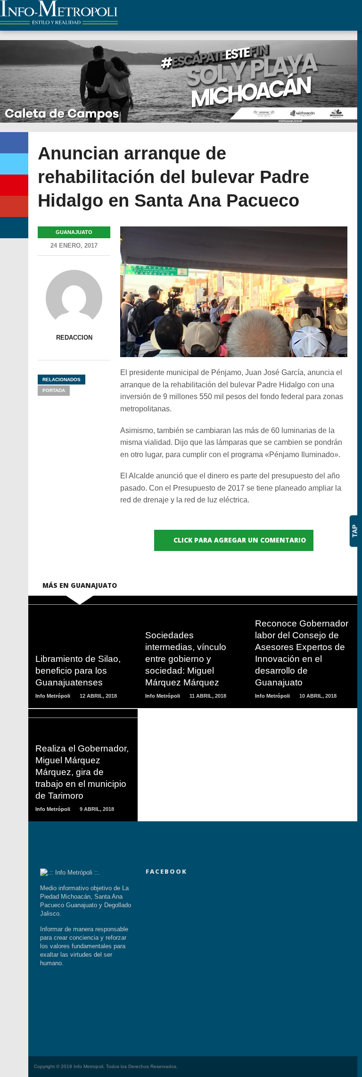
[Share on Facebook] (14, 142)
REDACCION (74, 337)
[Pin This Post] (14, 185)
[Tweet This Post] (14, 164)
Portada (53, 390)
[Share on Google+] (14, 206)
